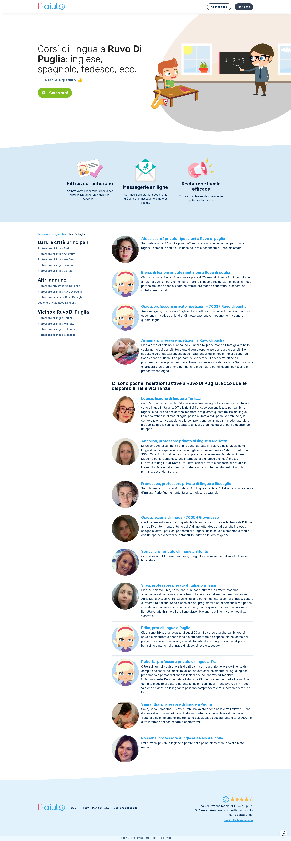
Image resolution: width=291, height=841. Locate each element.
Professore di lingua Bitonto (55, 265)
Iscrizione (244, 6)
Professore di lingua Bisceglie (57, 334)
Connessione (219, 6)
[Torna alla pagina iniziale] (52, 7)
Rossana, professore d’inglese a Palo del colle (182, 738)
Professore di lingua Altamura (56, 254)
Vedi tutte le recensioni (238, 820)
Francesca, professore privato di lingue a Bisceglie (186, 483)
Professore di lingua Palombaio (57, 329)
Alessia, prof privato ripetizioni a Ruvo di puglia (183, 238)
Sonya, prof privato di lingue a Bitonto (174, 551)
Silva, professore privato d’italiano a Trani (178, 585)
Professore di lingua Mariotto (56, 323)
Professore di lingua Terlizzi (55, 318)
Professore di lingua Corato (55, 270)
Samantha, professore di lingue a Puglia (176, 704)
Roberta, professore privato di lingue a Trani (180, 661)
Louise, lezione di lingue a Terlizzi (171, 398)
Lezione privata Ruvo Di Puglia (57, 302)
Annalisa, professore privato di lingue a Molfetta (184, 441)
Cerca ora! (58, 93)
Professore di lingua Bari (53, 248)
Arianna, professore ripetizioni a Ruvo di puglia (182, 340)
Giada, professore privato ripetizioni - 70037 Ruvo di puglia (194, 306)
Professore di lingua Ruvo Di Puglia (60, 291)
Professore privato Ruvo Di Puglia (59, 286)
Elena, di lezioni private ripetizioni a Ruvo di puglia (185, 272)
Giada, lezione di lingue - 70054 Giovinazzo (180, 517)
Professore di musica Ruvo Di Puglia (60, 297)
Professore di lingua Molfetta (56, 259)
